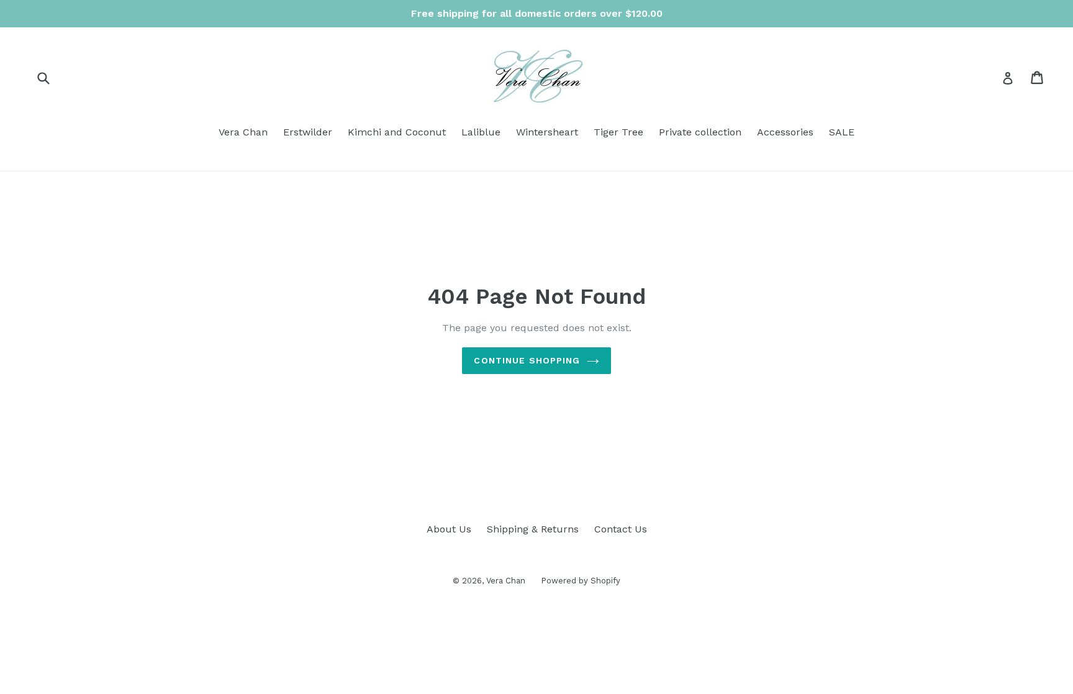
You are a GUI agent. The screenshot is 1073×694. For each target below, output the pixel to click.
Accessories (785, 132)
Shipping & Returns (533, 529)
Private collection (700, 132)
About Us (449, 529)
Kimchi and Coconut (397, 132)
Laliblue (480, 132)
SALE (841, 132)
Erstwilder (307, 132)
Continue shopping (527, 360)
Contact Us (620, 529)
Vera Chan (243, 132)
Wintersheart (547, 132)
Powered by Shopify (580, 580)
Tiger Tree (618, 132)
